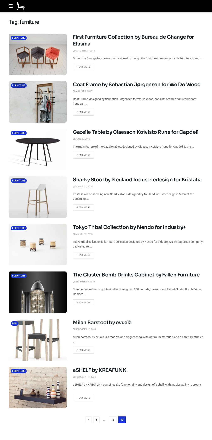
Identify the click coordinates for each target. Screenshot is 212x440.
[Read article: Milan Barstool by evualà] (38, 340)
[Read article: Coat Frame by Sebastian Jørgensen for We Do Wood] (38, 102)
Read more (85, 66)
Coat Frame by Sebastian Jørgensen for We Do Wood (137, 84)
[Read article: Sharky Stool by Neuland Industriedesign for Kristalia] (38, 197)
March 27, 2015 (84, 186)
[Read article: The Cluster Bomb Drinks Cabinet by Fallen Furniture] (38, 292)
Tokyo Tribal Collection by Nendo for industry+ (129, 227)
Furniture (18, 38)
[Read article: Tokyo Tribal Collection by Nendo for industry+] (38, 244)
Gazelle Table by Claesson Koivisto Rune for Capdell (136, 132)
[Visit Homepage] (21, 6)
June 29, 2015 (82, 139)
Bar (14, 323)
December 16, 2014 (85, 329)
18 (112, 419)
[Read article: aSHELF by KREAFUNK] (38, 387)
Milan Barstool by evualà (102, 322)
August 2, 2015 (83, 91)
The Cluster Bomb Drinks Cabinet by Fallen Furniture (136, 275)
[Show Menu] (11, 6)
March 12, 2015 (84, 234)
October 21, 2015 (85, 50)
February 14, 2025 (85, 376)
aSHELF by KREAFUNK (99, 370)
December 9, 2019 (85, 281)
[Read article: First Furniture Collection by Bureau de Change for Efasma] (38, 54)
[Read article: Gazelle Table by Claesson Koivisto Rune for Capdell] (38, 149)
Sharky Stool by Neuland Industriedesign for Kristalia (137, 180)
